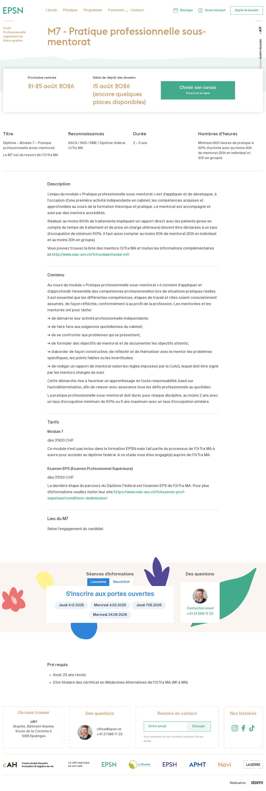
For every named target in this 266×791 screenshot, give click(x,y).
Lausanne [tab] (98, 582)
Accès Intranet (215, 10)
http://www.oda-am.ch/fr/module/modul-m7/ (91, 255)
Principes (70, 10)
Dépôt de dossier (247, 10)
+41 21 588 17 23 (200, 614)
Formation (116, 10)
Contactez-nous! (200, 608)
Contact (137, 10)
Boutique (186, 10)
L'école (51, 10)
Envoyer (198, 726)
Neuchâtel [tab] (121, 582)
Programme (93, 10)
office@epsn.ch (109, 729)
